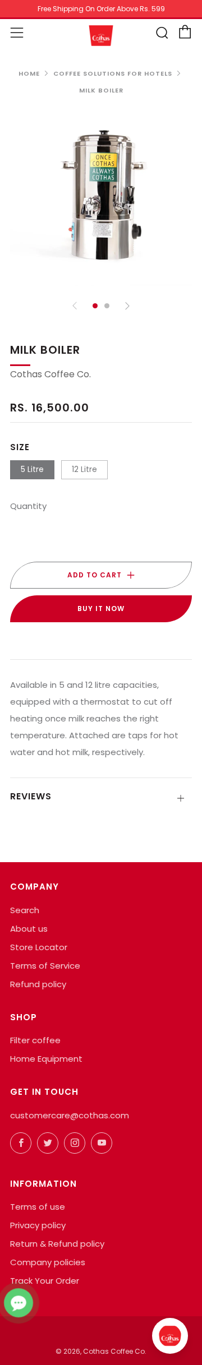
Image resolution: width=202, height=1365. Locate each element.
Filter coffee (35, 1040)
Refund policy (38, 984)
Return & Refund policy (57, 1244)
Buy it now (101, 608)
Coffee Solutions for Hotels (112, 73)
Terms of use (37, 1207)
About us (29, 928)
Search (24, 910)
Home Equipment (46, 1059)
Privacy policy (38, 1225)
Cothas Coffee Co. (50, 374)
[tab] (95, 305)
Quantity (28, 506)
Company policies (47, 1262)
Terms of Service (45, 965)
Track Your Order (44, 1281)
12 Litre (84, 469)
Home (29, 73)
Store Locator (38, 947)
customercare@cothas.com (69, 1115)
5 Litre (32, 469)
